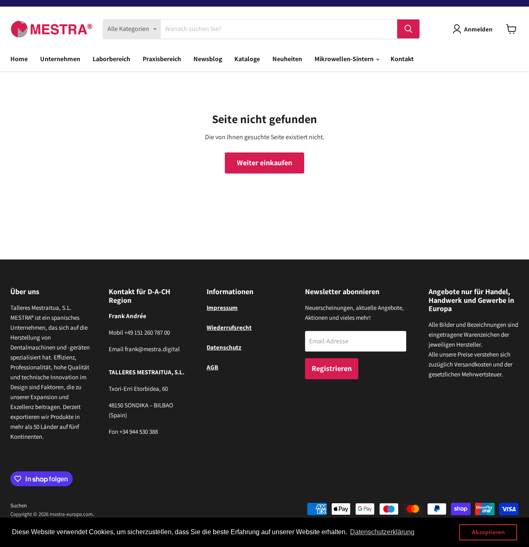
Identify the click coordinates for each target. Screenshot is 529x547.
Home (19, 59)
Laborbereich (111, 59)
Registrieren (332, 368)
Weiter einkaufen (264, 162)
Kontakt (402, 59)
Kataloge (247, 59)
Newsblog (207, 59)
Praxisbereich (162, 59)
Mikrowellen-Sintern (345, 59)
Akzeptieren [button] (488, 532)
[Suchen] (408, 28)
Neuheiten (287, 59)
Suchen (18, 505)
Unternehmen (60, 59)
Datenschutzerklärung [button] (382, 531)
